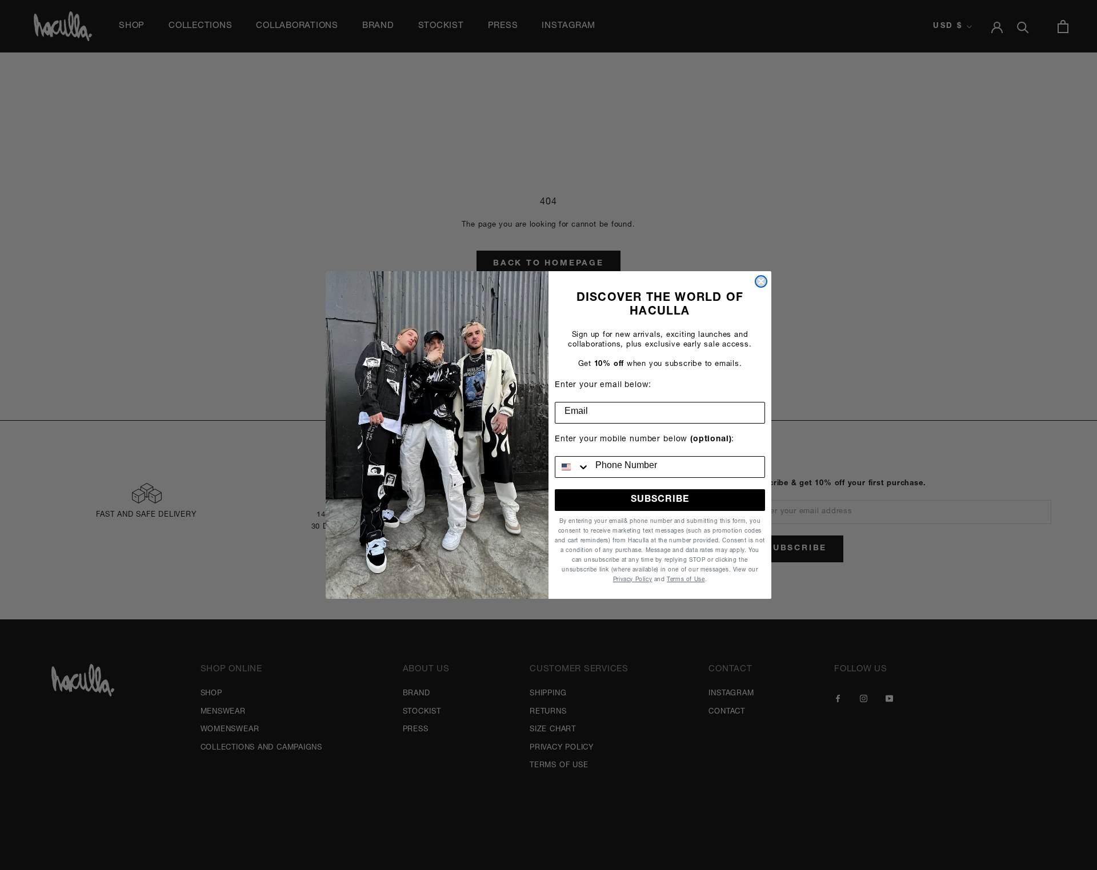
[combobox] (572, 467)
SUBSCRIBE (660, 500)
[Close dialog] (761, 281)
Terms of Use (685, 580)
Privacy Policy (632, 580)
